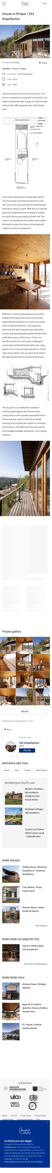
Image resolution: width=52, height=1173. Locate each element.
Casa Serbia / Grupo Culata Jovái (32, 889)
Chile (23, 68)
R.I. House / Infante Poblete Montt (32, 1026)
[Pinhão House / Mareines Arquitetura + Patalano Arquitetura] (11, 874)
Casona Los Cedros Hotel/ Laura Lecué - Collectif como (34, 833)
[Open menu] (4, 3)
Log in (44, 3)
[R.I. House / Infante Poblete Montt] (11, 1031)
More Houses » (41, 926)
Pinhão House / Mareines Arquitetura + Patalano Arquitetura (34, 870)
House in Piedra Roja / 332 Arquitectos (33, 947)
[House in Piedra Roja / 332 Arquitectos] (11, 953)
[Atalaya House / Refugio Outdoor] (11, 991)
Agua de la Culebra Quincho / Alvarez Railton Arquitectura (35, 1008)
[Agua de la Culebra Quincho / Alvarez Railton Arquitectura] (11, 1011)
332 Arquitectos (25, 74)
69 (14, 79)
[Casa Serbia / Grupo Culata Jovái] (11, 894)
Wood (7, 770)
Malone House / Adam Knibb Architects (33, 909)
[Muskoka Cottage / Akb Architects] (13, 816)
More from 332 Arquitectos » (36, 964)
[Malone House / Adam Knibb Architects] (11, 914)
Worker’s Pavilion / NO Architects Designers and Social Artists (34, 794)
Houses (6, 68)
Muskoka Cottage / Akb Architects (34, 811)
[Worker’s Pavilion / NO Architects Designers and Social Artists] (13, 796)
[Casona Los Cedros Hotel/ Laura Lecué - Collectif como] (13, 836)
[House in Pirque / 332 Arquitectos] (24, 645)
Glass (17, 770)
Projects (27, 770)
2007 (15, 84)
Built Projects (41, 770)
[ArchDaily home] (24, 3)
